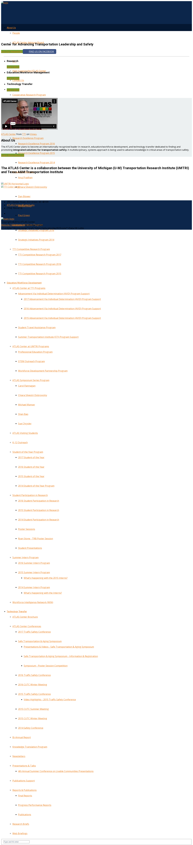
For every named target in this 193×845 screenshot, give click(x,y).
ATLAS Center (8, 134)
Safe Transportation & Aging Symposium (40, 641)
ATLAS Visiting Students (25, 433)
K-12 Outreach (20, 442)
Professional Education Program (35, 351)
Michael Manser (26, 404)
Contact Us (18, 80)
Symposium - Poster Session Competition (46, 665)
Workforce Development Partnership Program (43, 370)
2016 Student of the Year (31, 466)
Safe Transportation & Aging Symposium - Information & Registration (61, 656)
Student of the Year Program (27, 451)
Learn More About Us (12, 155)
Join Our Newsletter (12, 51)
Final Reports (25, 795)
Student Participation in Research (30, 495)
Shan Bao (23, 414)
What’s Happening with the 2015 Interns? (46, 577)
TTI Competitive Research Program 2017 (39, 254)
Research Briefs (20, 824)
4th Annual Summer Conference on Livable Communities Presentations (56, 771)
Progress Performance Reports (34, 805)
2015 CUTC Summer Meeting (33, 709)
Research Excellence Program (28, 138)
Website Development (13, 225)
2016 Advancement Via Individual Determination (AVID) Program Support (62, 308)
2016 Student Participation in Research (38, 500)
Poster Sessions (26, 529)
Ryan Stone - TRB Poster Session (35, 538)
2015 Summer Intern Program (34, 572)
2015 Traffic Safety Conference (34, 694)
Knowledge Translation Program (29, 746)
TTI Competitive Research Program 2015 (39, 273)
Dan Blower (24, 196)
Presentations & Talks (24, 765)
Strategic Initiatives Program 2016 (36, 230)
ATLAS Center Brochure (25, 616)
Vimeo (33, 134)
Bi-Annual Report (21, 737)
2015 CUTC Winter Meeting (32, 718)
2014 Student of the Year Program (36, 485)
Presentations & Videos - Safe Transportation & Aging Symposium (59, 646)
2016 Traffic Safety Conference (34, 675)
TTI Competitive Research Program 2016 (39, 264)
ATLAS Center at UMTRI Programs (30, 346)
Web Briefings (19, 833)
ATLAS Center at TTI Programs (28, 288)
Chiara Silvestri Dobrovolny (32, 186)
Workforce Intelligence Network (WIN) (32, 602)
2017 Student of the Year (31, 457)
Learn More (13, 66)
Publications (24, 814)
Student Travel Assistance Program (37, 327)
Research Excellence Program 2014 (36, 162)
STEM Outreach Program (31, 361)
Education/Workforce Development (24, 282)
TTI (24, 134)
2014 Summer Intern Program (34, 587)
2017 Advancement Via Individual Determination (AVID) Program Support (62, 299)
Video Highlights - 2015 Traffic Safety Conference (50, 699)
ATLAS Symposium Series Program (30, 380)
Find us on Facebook (41, 51)
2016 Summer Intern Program (34, 563)
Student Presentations (30, 548)
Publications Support (23, 780)
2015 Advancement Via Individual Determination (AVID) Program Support (62, 318)
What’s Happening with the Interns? (43, 592)
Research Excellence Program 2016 (36, 143)
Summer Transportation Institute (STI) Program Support (48, 336)
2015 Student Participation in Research (38, 510)
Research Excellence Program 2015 (36, 153)
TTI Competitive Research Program (31, 249)
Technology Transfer (17, 611)
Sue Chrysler (25, 423)
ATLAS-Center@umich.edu (20, 205)
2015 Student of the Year (31, 476)
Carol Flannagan (26, 385)
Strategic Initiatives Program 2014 (36, 239)
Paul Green (24, 215)
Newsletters (18, 756)
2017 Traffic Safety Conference (34, 631)
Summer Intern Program (25, 557)
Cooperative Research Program (29, 94)
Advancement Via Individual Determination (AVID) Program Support (54, 293)
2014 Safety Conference (30, 727)
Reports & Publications (24, 790)
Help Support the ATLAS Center (29, 70)
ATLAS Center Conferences (26, 626)
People (16, 33)
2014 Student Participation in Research (38, 519)
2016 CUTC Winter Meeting (32, 684)
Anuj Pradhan (25, 177)
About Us (11, 27)
